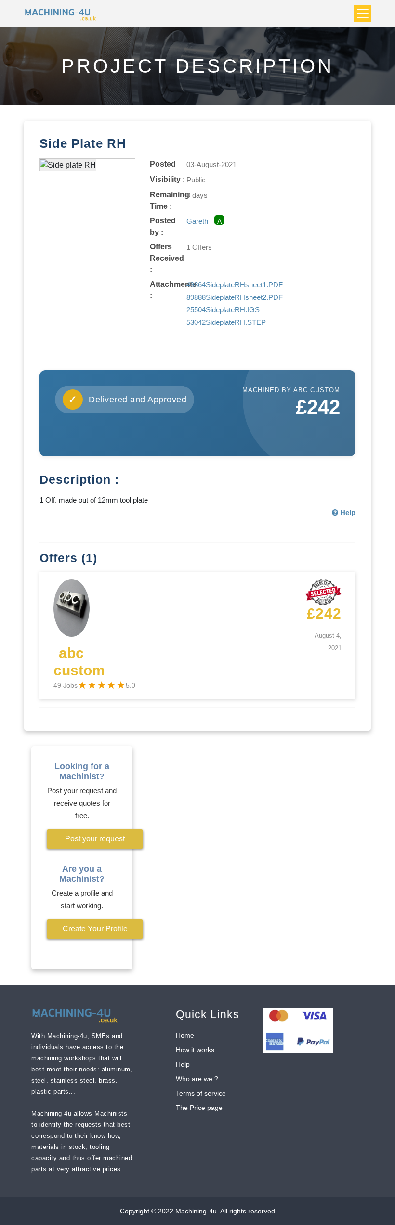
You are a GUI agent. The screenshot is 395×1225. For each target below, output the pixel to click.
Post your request (95, 839)
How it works (195, 1050)
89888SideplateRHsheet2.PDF (234, 297)
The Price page (199, 1107)
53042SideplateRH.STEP (226, 322)
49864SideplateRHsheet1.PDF (234, 285)
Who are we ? (197, 1079)
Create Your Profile (95, 929)
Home (185, 1035)
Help (183, 1064)
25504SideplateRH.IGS (223, 310)
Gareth (197, 221)
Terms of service (201, 1093)
